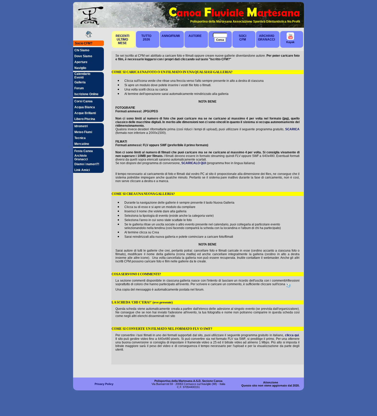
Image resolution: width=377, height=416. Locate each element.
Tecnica (80, 138)
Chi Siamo (81, 50)
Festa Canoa (83, 151)
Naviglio (80, 68)
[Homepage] (88, 36)
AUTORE (195, 36)
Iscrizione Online (86, 94)
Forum (79, 88)
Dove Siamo (83, 56)
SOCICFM (242, 37)
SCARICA (292, 129)
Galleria (80, 82)
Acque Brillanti (85, 113)
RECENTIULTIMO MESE (122, 39)
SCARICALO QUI (193, 163)
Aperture (80, 62)
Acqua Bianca (84, 107)
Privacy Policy (104, 383)
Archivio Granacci (81, 157)
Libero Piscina (84, 119)
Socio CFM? (83, 43)
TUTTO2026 (146, 37)
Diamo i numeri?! (86, 164)
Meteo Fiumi (83, 132)
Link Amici (82, 170)
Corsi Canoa (83, 101)
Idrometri (81, 126)
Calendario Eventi (82, 75)
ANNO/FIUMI (171, 36)
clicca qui (292, 335)
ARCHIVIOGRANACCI (266, 37)
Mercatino (81, 144)
